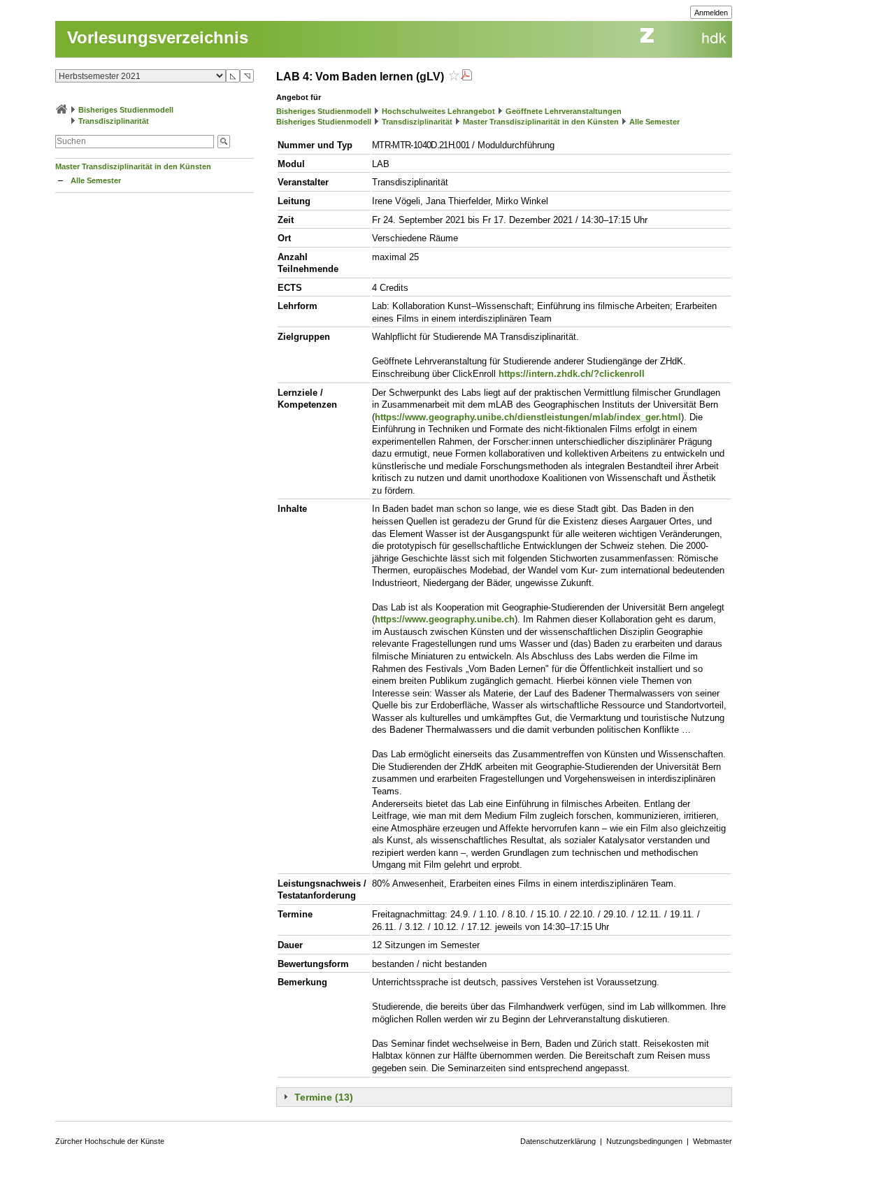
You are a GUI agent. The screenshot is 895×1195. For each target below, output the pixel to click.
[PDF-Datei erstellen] (466, 77)
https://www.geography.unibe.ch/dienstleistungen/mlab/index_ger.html (528, 417)
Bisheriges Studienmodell (125, 110)
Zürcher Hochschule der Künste (109, 1141)
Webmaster (712, 1141)
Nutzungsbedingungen (644, 1141)
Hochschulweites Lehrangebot (438, 111)
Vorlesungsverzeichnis (157, 37)
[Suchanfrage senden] (223, 141)
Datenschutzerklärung (558, 1141)
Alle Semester (96, 180)
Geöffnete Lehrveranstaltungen (564, 111)
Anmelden (711, 12)
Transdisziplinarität (113, 121)
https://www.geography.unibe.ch (445, 619)
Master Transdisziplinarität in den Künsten (133, 166)
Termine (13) (323, 1097)
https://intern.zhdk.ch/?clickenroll (572, 373)
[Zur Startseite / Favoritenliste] (61, 110)
